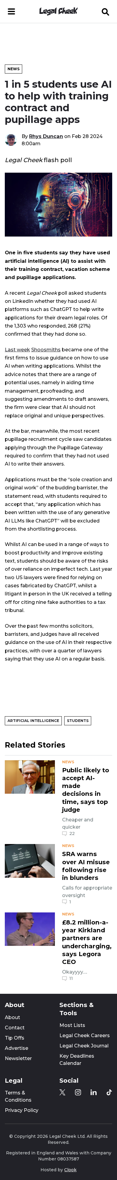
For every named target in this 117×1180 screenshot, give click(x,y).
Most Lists (72, 1025)
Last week (17, 350)
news (68, 762)
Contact (15, 1028)
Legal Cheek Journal (84, 1046)
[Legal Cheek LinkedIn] (94, 1092)
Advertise (16, 1048)
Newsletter (18, 1058)
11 (71, 978)
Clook (70, 1169)
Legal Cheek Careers (84, 1035)
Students (77, 720)
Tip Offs (14, 1038)
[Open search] (105, 11)
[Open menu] (11, 11)
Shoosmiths (46, 350)
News (14, 69)
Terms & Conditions (18, 1096)
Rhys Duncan (46, 136)
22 (72, 833)
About (12, 1017)
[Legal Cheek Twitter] (62, 1092)
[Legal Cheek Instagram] (78, 1092)
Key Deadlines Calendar (76, 1059)
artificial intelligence (33, 720)
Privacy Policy (21, 1110)
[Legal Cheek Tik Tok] (109, 1092)
